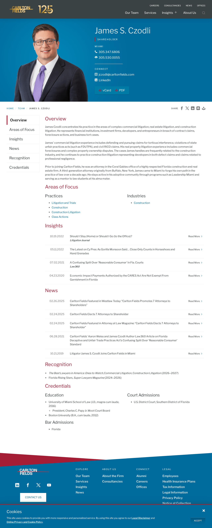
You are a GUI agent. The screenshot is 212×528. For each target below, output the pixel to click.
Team (21, 108)
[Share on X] (187, 108)
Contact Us (33, 497)
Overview (18, 120)
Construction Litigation (66, 212)
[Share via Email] (198, 108)
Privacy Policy (172, 498)
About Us (189, 12)
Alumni (141, 476)
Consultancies (112, 481)
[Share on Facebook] (182, 108)
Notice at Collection (176, 503)
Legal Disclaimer (141, 518)
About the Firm (113, 476)
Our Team (131, 12)
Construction (60, 207)
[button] (203, 510)
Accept (198, 520)
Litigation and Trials (64, 202)
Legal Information (175, 492)
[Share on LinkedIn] (192, 108)
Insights (167, 12)
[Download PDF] (203, 108)
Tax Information (173, 487)
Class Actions (60, 216)
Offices (141, 487)
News (14, 148)
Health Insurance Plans (178, 481)
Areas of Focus (21, 129)
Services (150, 12)
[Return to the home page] (31, 9)
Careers (142, 481)
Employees (170, 476)
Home (10, 108)
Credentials (19, 167)
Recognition (19, 158)
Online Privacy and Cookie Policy (25, 522)
